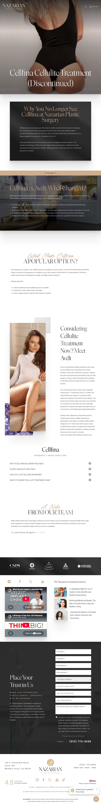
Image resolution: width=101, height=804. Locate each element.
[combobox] (73, 679)
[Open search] (86, 7)
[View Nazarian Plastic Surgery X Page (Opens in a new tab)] (31, 581)
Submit (60, 742)
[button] (90, 7)
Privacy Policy (67, 736)
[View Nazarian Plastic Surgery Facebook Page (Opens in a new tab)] (20, 581)
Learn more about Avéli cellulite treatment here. (76, 435)
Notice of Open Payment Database (65, 791)
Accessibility (47, 791)
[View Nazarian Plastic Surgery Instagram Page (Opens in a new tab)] (10, 581)
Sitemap (26, 791)
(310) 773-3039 (39, 532)
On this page (49, 173)
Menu (96, 6)
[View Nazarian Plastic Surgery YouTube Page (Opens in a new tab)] (42, 581)
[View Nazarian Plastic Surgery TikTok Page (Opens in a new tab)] (63, 780)
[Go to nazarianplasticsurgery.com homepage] (18, 6)
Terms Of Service (78, 736)
